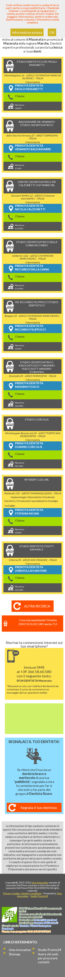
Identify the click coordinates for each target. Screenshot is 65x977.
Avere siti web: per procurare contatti (48, 958)
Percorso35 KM (19, 531)
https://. (45, 919)
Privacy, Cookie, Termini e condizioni (22, 893)
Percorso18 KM (19, 107)
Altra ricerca (37, 606)
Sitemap (14, 954)
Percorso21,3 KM (19, 227)
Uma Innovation (40, 882)
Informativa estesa (27, 32)
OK (52, 32)
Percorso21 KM (19, 167)
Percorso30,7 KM (19, 464)
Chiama (19, 96)
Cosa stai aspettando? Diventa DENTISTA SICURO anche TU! (38, 622)
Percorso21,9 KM (19, 287)
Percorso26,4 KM (19, 404)
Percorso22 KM (19, 347)
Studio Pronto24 (39, 896)
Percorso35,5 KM (19, 588)
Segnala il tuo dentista (39, 807)
